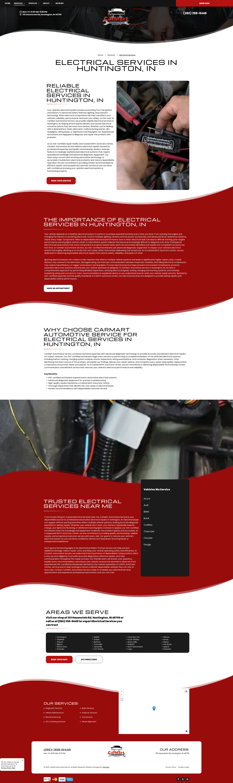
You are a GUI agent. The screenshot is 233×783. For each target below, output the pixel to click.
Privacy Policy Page (8, 768)
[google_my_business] (187, 779)
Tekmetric (105, 767)
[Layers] (186, 691)
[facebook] (178, 779)
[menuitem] (9, 3)
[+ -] (154, 711)
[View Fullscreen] (121, 699)
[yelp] (183, 779)
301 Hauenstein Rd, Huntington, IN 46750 (41, 14)
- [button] (121, 694)
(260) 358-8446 (195, 13)
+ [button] (121, 691)
